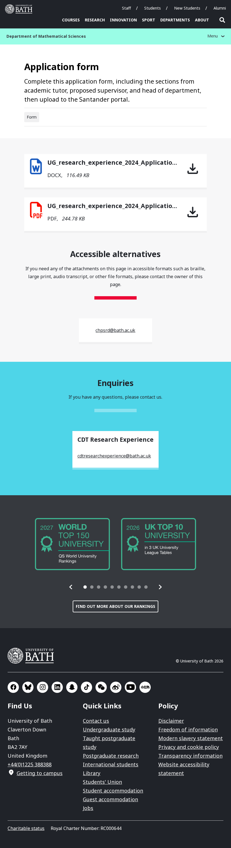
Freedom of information (188, 729)
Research (95, 20)
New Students (187, 8)
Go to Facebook (13, 687)
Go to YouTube (130, 687)
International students (110, 764)
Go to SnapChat (71, 687)
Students (152, 8)
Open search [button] (222, 20)
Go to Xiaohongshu (145, 687)
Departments (175, 20)
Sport (148, 20)
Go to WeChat (101, 687)
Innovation (123, 20)
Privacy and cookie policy (188, 747)
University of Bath (20, 9)
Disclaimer (171, 720)
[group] (72, 544)
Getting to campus (40, 773)
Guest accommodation (110, 799)
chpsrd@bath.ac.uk (115, 330)
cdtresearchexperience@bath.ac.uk (114, 456)
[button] (71, 587)
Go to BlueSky (28, 687)
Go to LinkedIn (57, 687)
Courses (71, 20)
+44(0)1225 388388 (30, 764)
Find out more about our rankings (115, 606)
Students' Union (102, 781)
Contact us (96, 720)
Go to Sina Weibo (115, 687)
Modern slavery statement (190, 738)
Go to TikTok (86, 687)
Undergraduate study (109, 729)
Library (91, 773)
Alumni (220, 8)
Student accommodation (113, 790)
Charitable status (26, 828)
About (202, 20)
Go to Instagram (42, 687)
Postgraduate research (111, 755)
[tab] (85, 587)
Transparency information (190, 755)
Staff (126, 8)
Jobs (88, 808)
